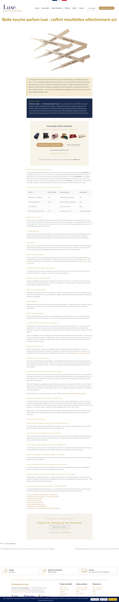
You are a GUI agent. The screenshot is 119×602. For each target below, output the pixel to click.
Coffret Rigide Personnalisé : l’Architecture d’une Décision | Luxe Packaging (96, 549)
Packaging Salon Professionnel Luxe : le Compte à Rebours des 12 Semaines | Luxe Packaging (28, 549)
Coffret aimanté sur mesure (35, 502)
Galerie (75, 8)
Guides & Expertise (57, 8)
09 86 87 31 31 (76, 159)
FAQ (94, 591)
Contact (81, 8)
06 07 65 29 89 (65, 532)
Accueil (37, 8)
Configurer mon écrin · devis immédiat (49, 145)
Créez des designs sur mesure (19, 592)
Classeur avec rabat (81, 589)
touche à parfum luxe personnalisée (76, 393)
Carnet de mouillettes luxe (35, 498)
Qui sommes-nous (98, 587)
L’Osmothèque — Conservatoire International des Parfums (44, 508)
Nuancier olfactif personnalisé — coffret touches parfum (43, 496)
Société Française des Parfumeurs (37, 506)
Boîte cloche (63, 587)
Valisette (62, 591)
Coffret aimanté (64, 589)
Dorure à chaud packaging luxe (36, 504)
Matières (67, 8)
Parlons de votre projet (73, 145)
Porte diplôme (80, 593)
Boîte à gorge (63, 593)
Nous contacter (97, 589)
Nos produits (45, 8)
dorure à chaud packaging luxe (82, 353)
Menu (77, 591)
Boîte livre (62, 595)
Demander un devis (59, 527)
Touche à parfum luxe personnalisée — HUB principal (43, 494)
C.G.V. (94, 593)
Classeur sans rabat (81, 587)
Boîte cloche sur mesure (34, 500)
